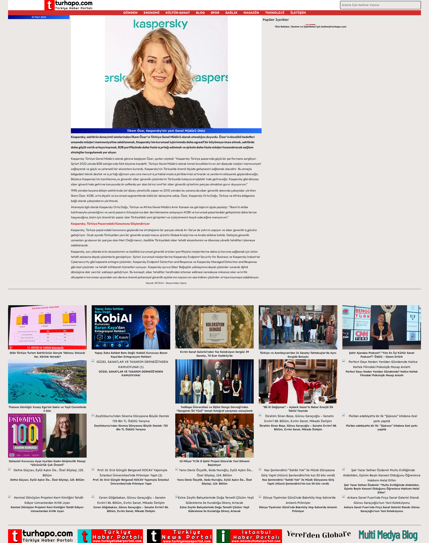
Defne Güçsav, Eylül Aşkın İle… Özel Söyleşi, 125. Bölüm (47, 479)
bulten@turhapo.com (333, 26)
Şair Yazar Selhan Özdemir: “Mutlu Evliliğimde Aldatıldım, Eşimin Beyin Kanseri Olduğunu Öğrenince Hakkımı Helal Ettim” (381, 488)
